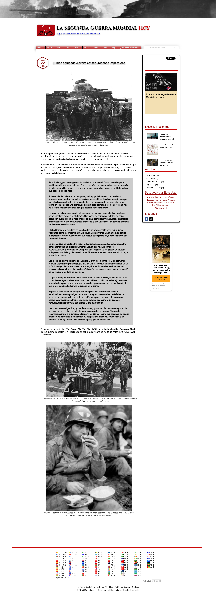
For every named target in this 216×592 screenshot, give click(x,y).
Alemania (171, 200)
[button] (50, 47)
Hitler (153, 205)
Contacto (135, 587)
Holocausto (163, 200)
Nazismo (150, 203)
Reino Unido (158, 203)
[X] (151, 219)
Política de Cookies (122, 587)
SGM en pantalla (169, 203)
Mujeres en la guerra (163, 205)
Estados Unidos (152, 200)
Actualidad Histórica (154, 197)
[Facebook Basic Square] (146, 219)
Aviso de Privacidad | (106, 587)
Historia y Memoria (168, 197)
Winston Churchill (161, 208)
